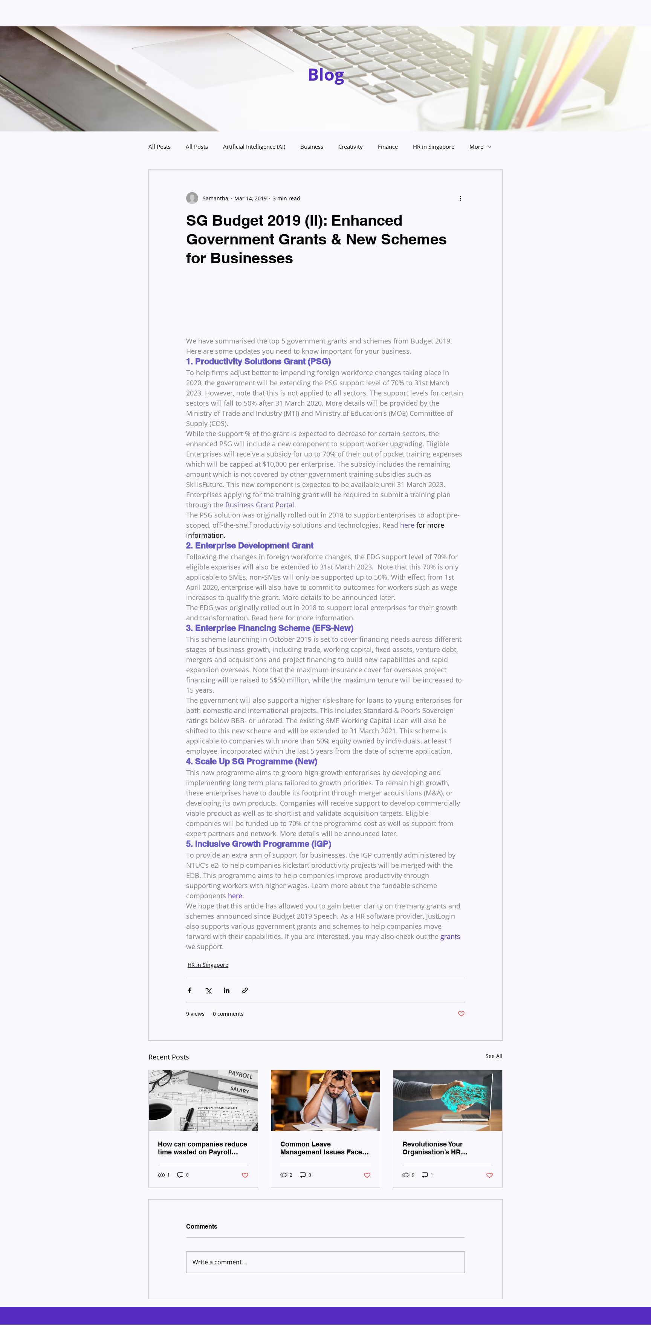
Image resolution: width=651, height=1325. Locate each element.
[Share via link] (245, 990)
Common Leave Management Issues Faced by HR (323, 1148)
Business (311, 146)
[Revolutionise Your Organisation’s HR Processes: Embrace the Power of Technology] (447, 1100)
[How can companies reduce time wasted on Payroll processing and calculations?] (203, 1100)
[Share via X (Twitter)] (208, 990)
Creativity (350, 146)
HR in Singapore (433, 146)
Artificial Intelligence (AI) (254, 146)
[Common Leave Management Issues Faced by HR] (325, 1100)
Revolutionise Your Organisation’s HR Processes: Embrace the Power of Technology (441, 1148)
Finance (388, 146)
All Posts (159, 146)
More (476, 146)
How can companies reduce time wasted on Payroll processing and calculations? (202, 1148)
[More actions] (460, 198)
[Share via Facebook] (189, 990)
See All (494, 1055)
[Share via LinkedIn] (226, 990)
